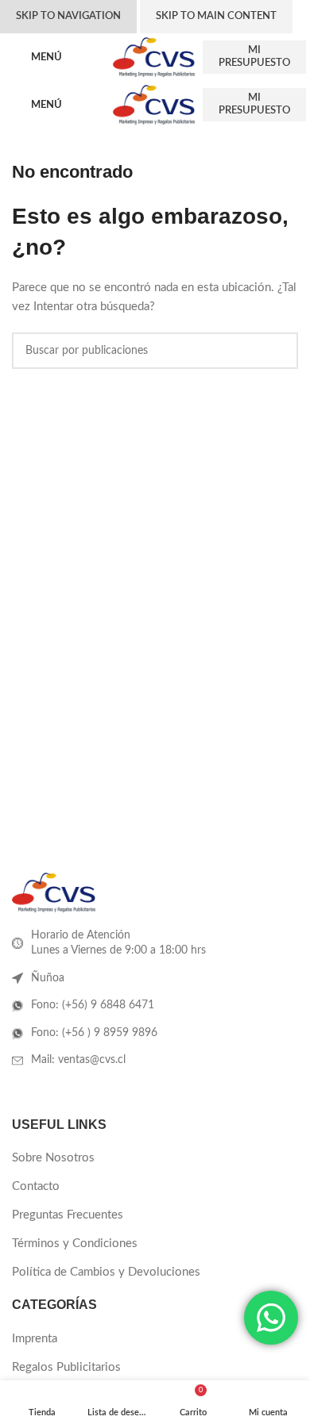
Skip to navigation (68, 16)
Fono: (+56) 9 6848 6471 (92, 1005)
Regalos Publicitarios (66, 1367)
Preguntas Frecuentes (67, 1215)
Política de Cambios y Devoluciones (106, 1272)
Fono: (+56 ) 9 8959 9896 (94, 1032)
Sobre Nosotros (53, 1158)
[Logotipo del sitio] (154, 57)
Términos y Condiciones (75, 1243)
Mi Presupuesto (254, 56)
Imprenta (34, 1339)
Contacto (36, 1186)
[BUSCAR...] (280, 350)
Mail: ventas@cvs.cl (78, 1059)
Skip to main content (216, 16)
